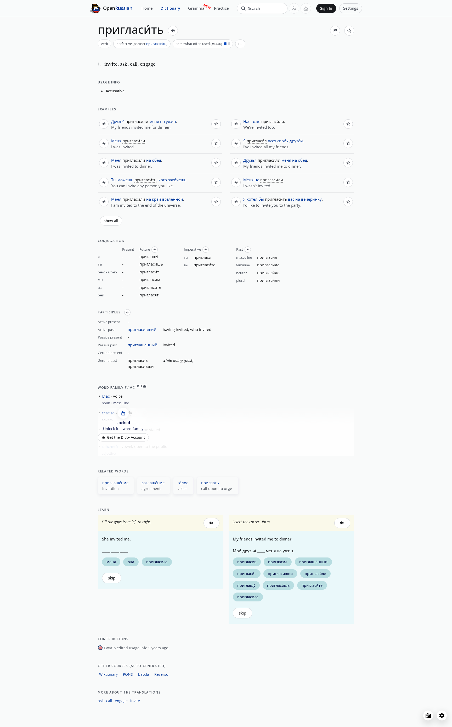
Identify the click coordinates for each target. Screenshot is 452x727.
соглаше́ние (153, 482)
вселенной (172, 199)
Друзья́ (118, 121)
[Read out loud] (173, 31)
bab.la (143, 674)
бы (261, 199)
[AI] (306, 8)
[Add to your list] (349, 31)
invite (135, 700)
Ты (113, 179)
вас (291, 199)
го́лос (183, 482)
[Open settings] (442, 715)
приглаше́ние (115, 482)
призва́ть (210, 482)
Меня (116, 140)
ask (101, 700)
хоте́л (252, 199)
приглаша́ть (156, 43)
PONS (128, 674)
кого (163, 179)
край (156, 199)
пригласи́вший (142, 329)
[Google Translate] (294, 8)
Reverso (161, 674)
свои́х (283, 140)
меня (154, 121)
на (162, 121)
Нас (246, 121)
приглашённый (142, 344)
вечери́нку (311, 199)
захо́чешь (177, 179)
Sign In (326, 8)
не (257, 179)
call (109, 700)
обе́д (156, 160)
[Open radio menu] (428, 715)
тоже (255, 121)
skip (111, 578)
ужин (171, 121)
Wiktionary (108, 674)
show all (111, 220)
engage (121, 700)
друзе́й (296, 140)
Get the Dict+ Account (126, 437)
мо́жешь (125, 179)
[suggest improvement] (335, 31)
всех (272, 140)
